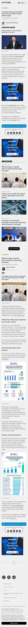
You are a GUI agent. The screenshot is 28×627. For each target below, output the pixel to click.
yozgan (14, 120)
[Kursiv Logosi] (6, 2)
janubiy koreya (5, 27)
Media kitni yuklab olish (10, 597)
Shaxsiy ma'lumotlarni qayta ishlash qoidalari (13, 594)
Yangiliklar (5, 8)
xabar (12, 62)
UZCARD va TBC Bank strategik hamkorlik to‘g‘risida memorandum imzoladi (14, 222)
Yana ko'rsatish (14, 248)
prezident (12, 27)
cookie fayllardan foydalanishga (9, 619)
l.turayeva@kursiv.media (11, 270)
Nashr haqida (7, 583)
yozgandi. (13, 518)
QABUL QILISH (14, 623)
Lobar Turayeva (10, 267)
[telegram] (14, 577)
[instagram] (9, 577)
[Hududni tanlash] (19, 3)
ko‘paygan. (5, 359)
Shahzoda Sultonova (12, 22)
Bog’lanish (6, 600)
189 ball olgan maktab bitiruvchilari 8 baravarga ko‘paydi (12, 169)
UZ (22, 3)
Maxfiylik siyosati (8, 587)
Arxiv (5, 590)
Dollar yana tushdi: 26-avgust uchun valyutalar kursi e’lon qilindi (13, 196)
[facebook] (4, 577)
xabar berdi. (20, 315)
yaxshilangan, (19, 505)
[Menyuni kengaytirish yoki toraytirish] (25, 3)
